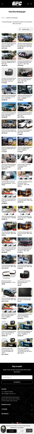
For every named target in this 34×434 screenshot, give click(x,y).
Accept (22, 431)
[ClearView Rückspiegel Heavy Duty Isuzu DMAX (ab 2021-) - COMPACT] (9, 141)
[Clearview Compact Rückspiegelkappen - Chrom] (9, 275)
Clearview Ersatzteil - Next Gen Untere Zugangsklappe (24, 299)
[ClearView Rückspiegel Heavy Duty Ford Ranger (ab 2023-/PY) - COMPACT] (25, 308)
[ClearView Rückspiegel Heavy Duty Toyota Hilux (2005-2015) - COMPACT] (9, 308)
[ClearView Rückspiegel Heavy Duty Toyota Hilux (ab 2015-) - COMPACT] (9, 193)
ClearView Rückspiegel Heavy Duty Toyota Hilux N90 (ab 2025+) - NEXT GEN (9, 333)
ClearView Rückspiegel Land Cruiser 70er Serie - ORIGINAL (25, 217)
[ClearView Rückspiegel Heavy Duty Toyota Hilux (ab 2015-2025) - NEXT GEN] (25, 72)
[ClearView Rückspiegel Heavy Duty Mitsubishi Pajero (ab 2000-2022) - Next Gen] (9, 72)
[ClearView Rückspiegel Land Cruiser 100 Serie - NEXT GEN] (25, 226)
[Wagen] (31, 3)
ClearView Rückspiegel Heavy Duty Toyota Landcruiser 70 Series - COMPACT (9, 249)
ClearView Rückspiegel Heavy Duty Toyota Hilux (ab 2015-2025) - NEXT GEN (25, 80)
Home (3, 17)
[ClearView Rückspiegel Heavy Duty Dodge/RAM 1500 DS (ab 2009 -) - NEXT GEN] (25, 241)
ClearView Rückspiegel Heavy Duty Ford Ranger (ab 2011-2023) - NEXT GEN (9, 114)
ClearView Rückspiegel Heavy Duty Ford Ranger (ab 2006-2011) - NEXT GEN (9, 97)
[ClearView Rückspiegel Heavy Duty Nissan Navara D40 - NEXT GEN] (25, 124)
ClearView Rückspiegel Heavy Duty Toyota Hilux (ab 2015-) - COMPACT (9, 200)
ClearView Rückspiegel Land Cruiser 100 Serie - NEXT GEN (25, 232)
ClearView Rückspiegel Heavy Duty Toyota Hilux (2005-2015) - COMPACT (9, 315)
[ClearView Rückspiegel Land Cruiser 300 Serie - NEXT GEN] (25, 259)
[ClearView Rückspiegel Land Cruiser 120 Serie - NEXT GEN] (9, 226)
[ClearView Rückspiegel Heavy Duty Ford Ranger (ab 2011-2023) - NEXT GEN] (9, 106)
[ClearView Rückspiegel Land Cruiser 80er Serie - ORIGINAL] (9, 210)
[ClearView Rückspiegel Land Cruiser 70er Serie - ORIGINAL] (25, 210)
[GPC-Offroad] (17, 3)
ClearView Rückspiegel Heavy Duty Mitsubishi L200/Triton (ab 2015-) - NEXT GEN (25, 62)
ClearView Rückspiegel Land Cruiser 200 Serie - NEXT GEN (9, 266)
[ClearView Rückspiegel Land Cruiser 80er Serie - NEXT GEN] (25, 193)
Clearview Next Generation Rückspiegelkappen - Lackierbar (24, 166)
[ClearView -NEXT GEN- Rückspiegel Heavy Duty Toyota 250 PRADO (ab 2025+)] (9, 342)
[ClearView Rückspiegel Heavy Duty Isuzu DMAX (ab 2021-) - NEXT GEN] (9, 55)
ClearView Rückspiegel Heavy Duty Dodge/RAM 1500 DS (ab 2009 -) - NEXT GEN (25, 249)
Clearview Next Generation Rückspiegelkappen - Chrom (9, 182)
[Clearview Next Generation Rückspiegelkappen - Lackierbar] (25, 158)
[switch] (3, 431)
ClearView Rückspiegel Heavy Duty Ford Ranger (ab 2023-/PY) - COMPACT (25, 315)
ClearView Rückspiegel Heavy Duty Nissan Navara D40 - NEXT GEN (25, 131)
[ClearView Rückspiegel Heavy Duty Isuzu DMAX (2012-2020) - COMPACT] (25, 141)
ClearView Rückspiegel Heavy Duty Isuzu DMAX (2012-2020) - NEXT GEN (9, 45)
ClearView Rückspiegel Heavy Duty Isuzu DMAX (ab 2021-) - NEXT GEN (9, 62)
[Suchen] (28, 3)
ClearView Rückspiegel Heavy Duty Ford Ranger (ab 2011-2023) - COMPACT (25, 97)
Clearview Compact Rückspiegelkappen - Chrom (9, 281)
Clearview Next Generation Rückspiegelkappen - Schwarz (24, 282)
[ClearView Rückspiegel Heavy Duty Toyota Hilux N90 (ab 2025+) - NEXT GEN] (9, 325)
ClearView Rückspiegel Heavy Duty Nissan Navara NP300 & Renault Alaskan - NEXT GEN (25, 45)
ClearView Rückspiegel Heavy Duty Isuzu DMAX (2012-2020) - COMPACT (25, 149)
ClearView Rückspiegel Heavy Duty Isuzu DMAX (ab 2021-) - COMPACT (9, 149)
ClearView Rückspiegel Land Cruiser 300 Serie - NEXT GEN (25, 266)
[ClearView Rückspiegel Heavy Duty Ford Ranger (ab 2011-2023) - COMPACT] (25, 89)
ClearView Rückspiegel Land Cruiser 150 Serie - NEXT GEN (9, 299)
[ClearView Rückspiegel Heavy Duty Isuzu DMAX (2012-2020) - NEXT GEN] (9, 37)
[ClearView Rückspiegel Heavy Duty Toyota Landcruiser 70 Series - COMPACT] (9, 241)
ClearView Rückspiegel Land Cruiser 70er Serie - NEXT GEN (9, 130)
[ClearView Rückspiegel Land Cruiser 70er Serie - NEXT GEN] (9, 124)
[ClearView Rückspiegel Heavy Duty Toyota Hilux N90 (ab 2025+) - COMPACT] (25, 325)
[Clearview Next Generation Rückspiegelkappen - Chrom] (9, 175)
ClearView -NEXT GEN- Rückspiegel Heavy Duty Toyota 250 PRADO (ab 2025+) (7, 350)
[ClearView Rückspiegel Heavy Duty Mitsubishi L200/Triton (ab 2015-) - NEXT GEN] (25, 55)
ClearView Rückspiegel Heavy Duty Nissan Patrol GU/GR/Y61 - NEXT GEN (25, 183)
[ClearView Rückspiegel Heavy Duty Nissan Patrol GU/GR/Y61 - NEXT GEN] (25, 175)
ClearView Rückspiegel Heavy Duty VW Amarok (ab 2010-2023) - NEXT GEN (9, 166)
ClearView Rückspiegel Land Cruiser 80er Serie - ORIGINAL (9, 217)
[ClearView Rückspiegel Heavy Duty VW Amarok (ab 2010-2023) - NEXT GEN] (9, 158)
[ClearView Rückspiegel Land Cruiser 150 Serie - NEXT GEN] (9, 292)
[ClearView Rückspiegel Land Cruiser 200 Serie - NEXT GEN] (9, 259)
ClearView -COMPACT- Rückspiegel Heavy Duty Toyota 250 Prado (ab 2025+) (25, 350)
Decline (12, 431)
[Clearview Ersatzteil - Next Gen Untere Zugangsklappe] (25, 292)
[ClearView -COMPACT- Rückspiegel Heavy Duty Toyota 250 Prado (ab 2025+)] (25, 342)
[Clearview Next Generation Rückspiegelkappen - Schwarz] (25, 275)
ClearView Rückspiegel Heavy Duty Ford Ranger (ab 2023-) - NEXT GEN (25, 114)
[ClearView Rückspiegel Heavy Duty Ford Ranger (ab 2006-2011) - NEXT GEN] (9, 89)
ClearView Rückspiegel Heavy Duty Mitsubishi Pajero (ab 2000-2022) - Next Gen (9, 80)
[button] (2, 4)
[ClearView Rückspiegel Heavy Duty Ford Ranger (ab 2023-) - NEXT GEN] (25, 106)
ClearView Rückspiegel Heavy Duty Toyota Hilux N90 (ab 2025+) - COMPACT (25, 333)
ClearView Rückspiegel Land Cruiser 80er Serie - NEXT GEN (25, 199)
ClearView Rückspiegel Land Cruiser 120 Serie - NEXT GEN (9, 232)
